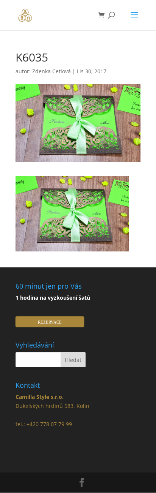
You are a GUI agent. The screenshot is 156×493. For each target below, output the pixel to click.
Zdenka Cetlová (51, 71)
